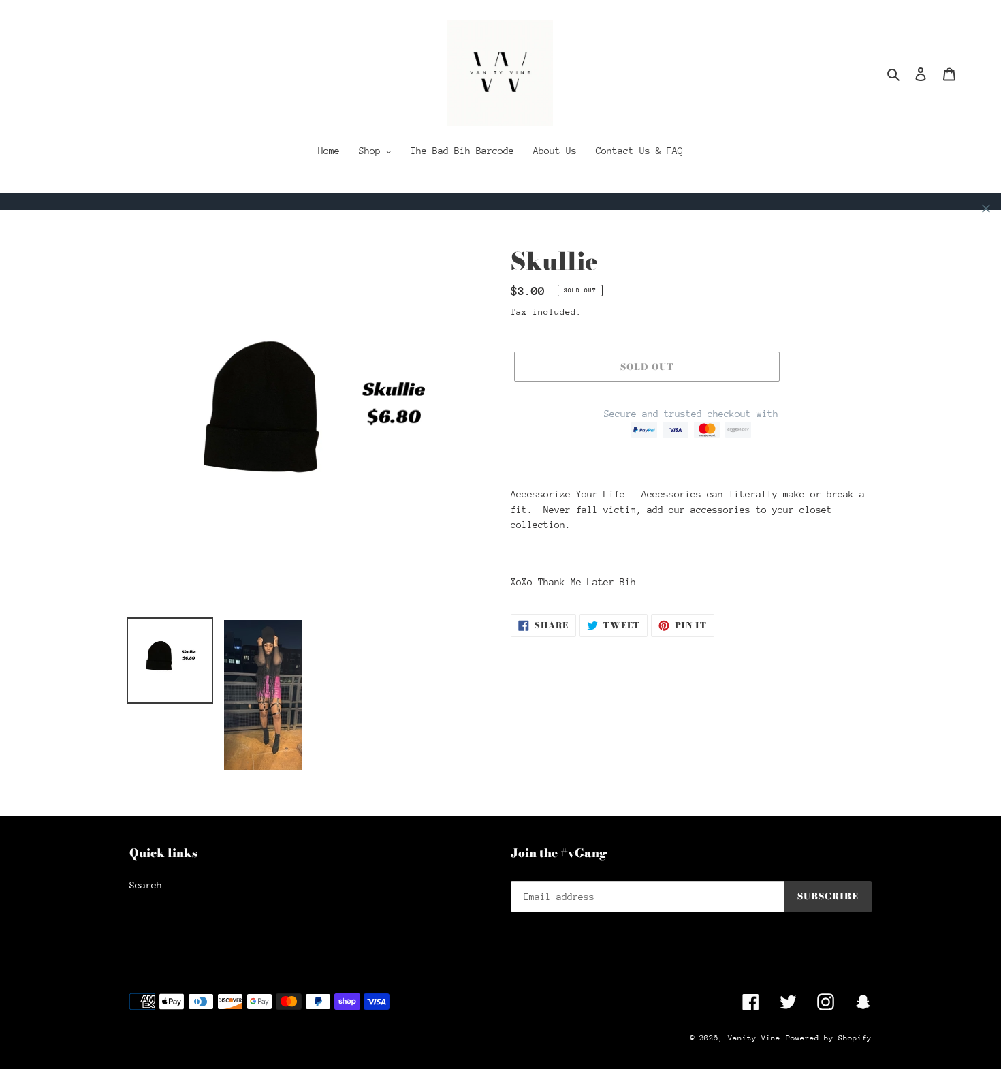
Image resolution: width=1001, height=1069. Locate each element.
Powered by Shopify (829, 1038)
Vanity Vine (754, 1038)
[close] (986, 208)
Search (145, 885)
